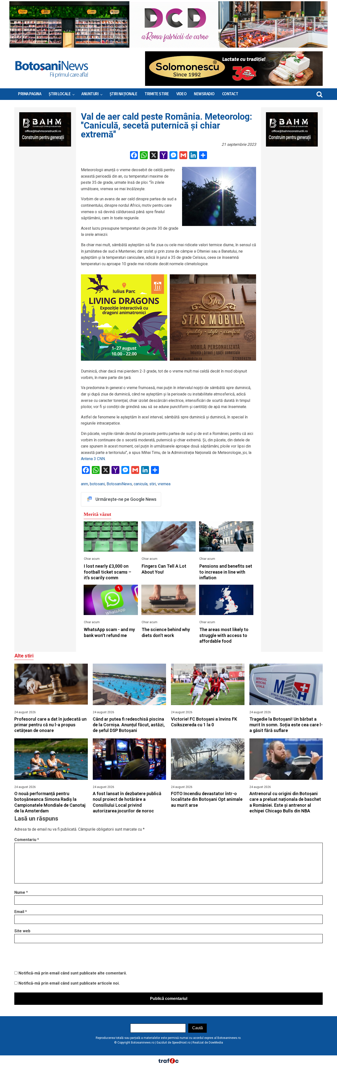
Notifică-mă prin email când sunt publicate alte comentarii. (73, 973)
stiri (152, 484)
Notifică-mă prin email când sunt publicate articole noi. (69, 983)
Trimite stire (157, 94)
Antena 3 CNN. (93, 458)
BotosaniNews (119, 484)
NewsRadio (204, 94)
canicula (141, 484)
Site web (22, 931)
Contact (230, 94)
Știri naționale (123, 94)
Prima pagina (29, 94)
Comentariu (26, 839)
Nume (21, 892)
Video (181, 94)
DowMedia (216, 1042)
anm (84, 484)
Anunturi (89, 94)
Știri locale (60, 94)
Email (20, 911)
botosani (97, 484)
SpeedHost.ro (181, 1042)
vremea (164, 484)
